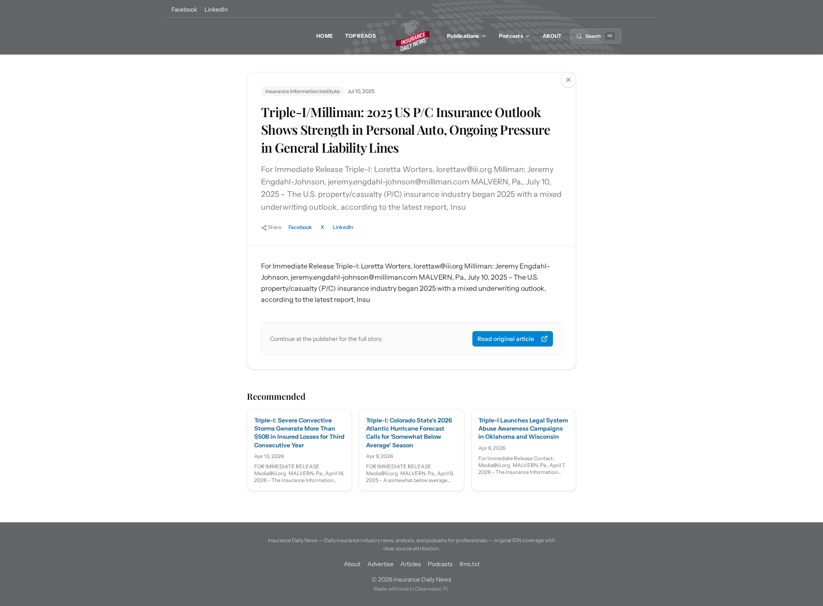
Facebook (184, 9)
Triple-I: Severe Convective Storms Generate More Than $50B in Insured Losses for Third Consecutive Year (299, 432)
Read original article (506, 339)
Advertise (380, 564)
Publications (463, 36)
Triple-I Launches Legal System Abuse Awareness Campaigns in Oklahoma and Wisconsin (523, 428)
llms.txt (470, 564)
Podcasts (511, 36)
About (552, 36)
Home (324, 36)
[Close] (568, 79)
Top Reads (360, 36)
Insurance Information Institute (302, 91)
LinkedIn (216, 9)
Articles (410, 564)
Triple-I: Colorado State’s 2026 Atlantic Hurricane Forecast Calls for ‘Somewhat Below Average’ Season (409, 432)
